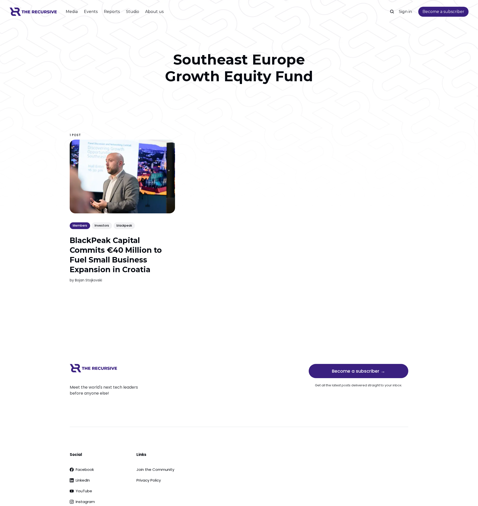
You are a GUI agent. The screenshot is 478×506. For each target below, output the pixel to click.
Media (72, 11)
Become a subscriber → (358, 371)
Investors (102, 226)
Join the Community (155, 469)
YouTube (84, 491)
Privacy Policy (148, 480)
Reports (112, 11)
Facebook (85, 469)
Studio (132, 11)
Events (91, 11)
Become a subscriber (443, 11)
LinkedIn (83, 480)
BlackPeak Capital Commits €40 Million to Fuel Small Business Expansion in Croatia (116, 255)
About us (154, 11)
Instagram (85, 501)
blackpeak (124, 226)
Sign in (405, 11)
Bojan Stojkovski (88, 280)
